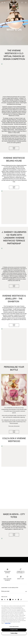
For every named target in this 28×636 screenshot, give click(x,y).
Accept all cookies (14, 629)
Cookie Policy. (8, 623)
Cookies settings (14, 633)
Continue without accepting (14, 626)
